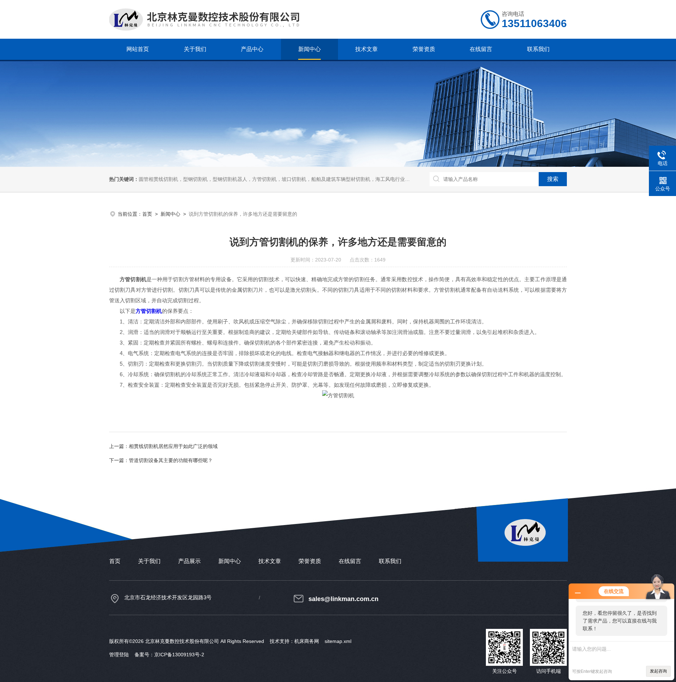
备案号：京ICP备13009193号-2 (169, 654)
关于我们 (195, 49)
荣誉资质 (424, 49)
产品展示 (189, 561)
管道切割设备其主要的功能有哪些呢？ (171, 460)
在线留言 (481, 49)
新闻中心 (309, 49)
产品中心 (252, 49)
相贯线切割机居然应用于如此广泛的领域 (173, 446)
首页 (147, 214)
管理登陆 (119, 654)
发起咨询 (658, 671)
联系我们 (538, 49)
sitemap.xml (338, 641)
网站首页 (137, 49)
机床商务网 (306, 641)
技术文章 (366, 49)
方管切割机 (149, 311)
